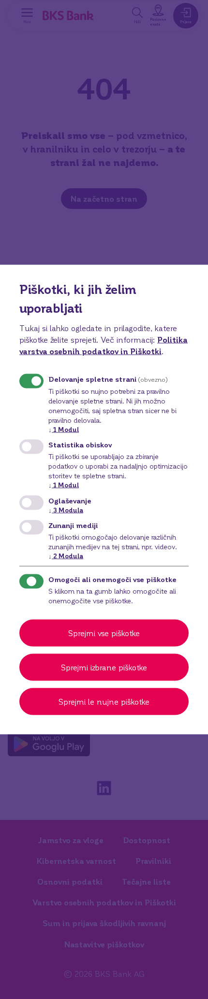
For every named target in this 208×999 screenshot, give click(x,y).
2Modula (65, 555)
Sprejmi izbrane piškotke (104, 666)
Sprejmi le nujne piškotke (104, 701)
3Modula (65, 509)
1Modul (63, 429)
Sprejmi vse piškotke (104, 632)
